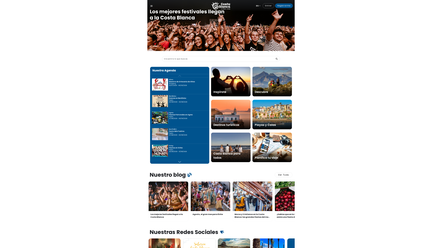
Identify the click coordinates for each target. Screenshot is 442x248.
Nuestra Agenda (164, 70)
